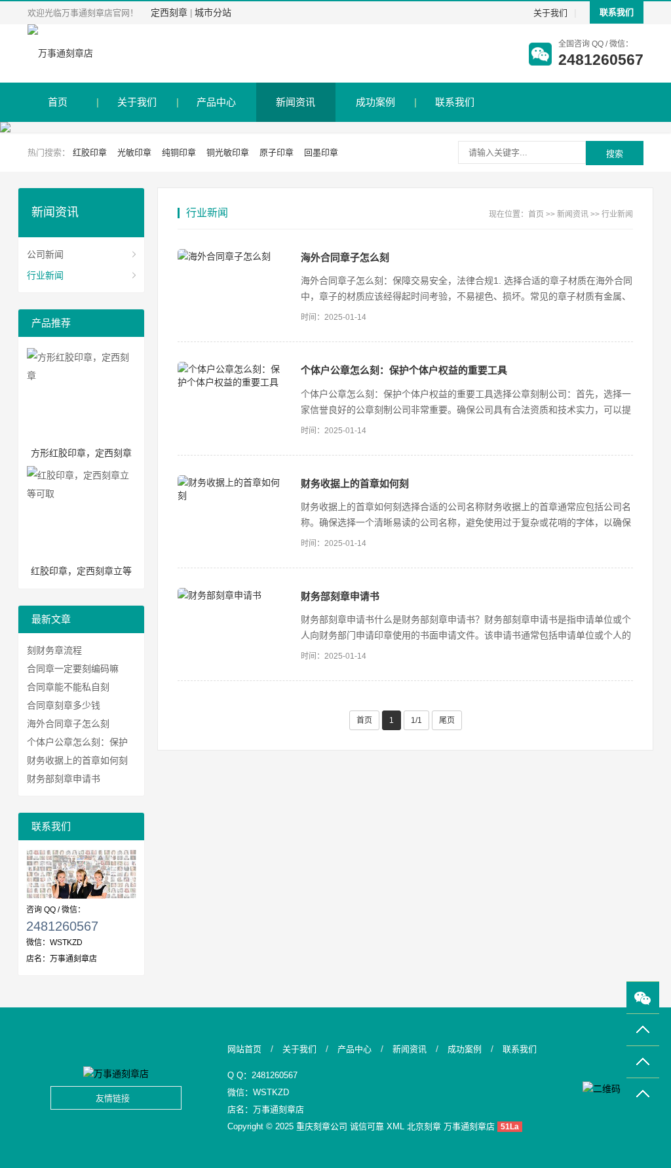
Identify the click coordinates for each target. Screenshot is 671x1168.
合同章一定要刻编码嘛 (73, 668)
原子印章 (276, 152)
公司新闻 (45, 254)
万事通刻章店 (278, 1109)
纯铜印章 (179, 152)
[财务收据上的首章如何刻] (233, 488)
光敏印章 (134, 152)
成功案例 (375, 101)
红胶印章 (90, 152)
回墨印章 (321, 152)
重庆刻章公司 (321, 1126)
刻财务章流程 (54, 650)
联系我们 (617, 12)
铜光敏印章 (227, 152)
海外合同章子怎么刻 (345, 257)
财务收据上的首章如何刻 (355, 483)
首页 (57, 101)
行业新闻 (617, 214)
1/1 (416, 720)
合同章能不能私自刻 (68, 687)
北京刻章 (424, 1126)
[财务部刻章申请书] (233, 594)
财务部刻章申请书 (340, 596)
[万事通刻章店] (60, 53)
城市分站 (213, 12)
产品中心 (216, 101)
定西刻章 (169, 12)
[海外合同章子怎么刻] (233, 255)
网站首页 (244, 1049)
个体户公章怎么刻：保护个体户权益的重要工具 (404, 370)
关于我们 (550, 13)
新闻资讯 (295, 101)
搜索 (614, 154)
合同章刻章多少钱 (63, 705)
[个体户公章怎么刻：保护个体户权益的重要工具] (233, 375)
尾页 (447, 720)
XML (395, 1126)
